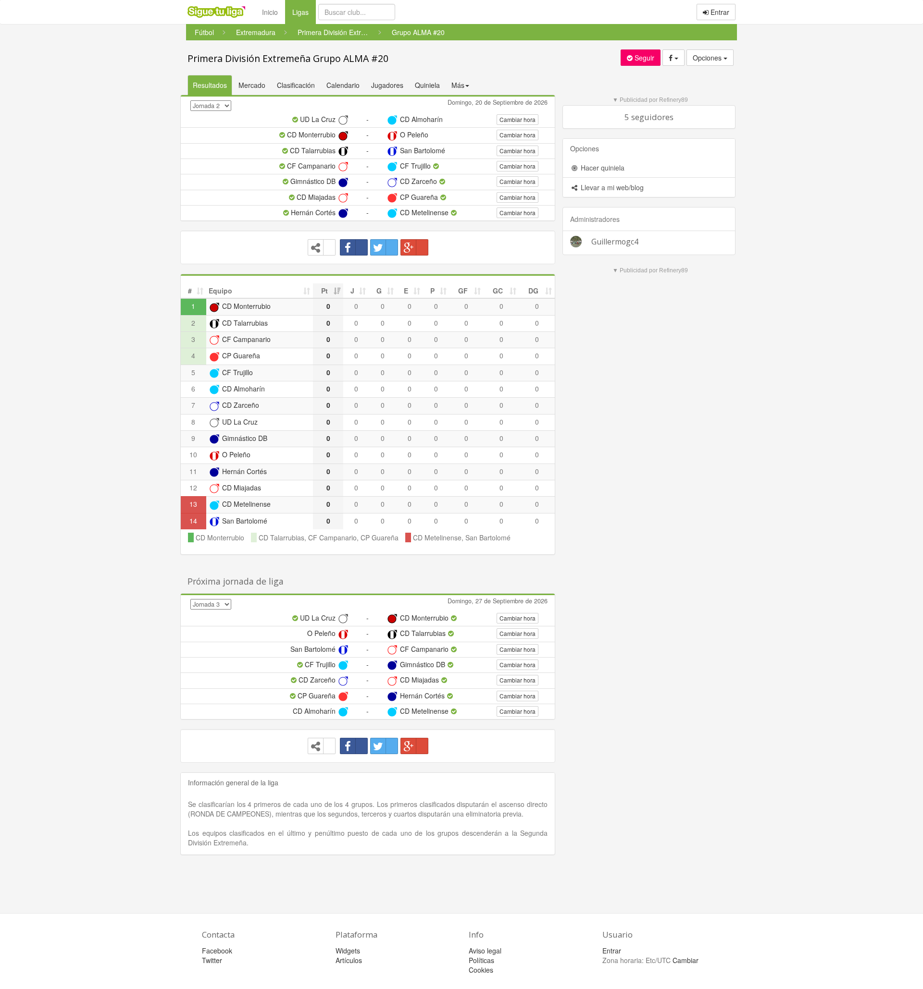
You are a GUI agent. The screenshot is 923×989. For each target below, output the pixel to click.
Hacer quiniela (601, 167)
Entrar (719, 12)
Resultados (210, 85)
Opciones (708, 57)
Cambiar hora (517, 119)
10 (193, 454)
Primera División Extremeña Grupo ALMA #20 (287, 58)
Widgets (348, 950)
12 (193, 487)
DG (533, 290)
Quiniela (427, 85)
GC (498, 290)
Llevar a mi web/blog (611, 187)
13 (193, 504)
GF (463, 290)
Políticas (481, 960)
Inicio (270, 12)
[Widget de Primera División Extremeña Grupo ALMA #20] (322, 247)
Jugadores (387, 85)
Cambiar (685, 960)
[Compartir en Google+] (414, 247)
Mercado (251, 85)
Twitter (212, 960)
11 (193, 471)
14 (193, 520)
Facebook (217, 950)
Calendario (343, 85)
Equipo (220, 290)
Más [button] (457, 85)
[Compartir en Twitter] (384, 247)
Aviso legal (485, 950)
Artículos (349, 960)
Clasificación (296, 85)
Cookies (481, 970)
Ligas (304, 12)
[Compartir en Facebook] (354, 247)
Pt (324, 290)
